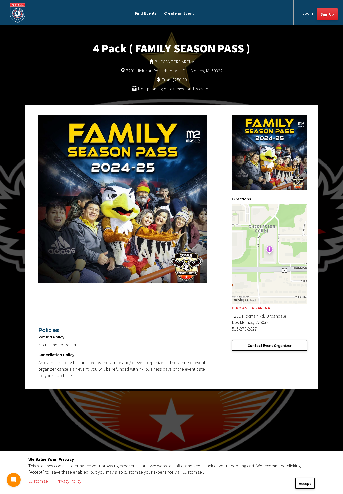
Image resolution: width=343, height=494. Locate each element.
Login (307, 13)
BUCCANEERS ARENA (251, 308)
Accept (305, 483)
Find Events (146, 13)
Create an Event (179, 13)
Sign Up (327, 14)
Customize (38, 481)
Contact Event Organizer (270, 345)
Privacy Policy (68, 481)
